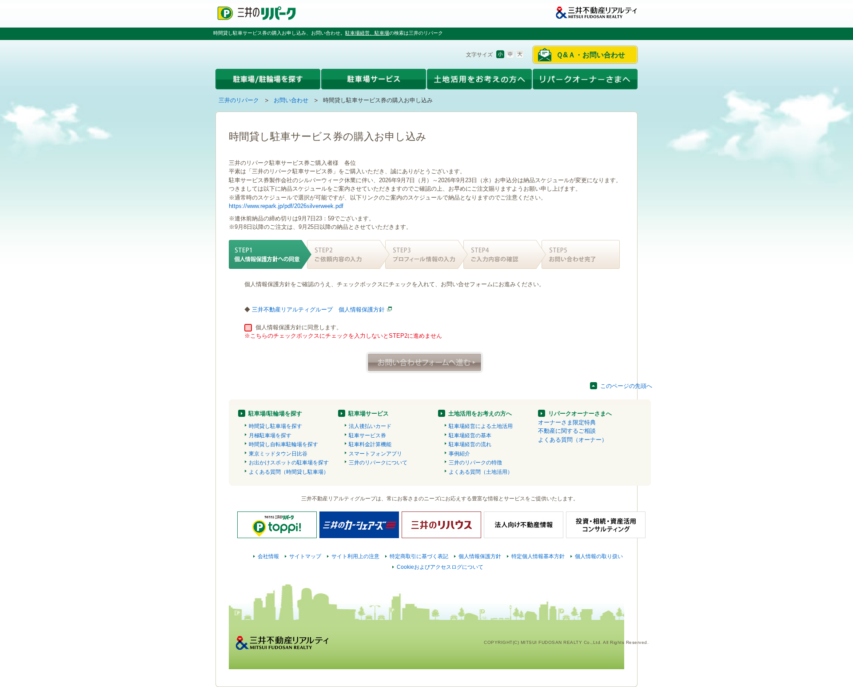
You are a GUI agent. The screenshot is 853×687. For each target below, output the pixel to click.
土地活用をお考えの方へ (480, 413)
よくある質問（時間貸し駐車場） (289, 472)
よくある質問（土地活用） (481, 472)
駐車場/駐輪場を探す (275, 413)
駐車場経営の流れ (470, 444)
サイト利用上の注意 (355, 556)
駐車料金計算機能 (370, 444)
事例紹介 (459, 454)
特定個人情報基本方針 (538, 556)
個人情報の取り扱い (599, 556)
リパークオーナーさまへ (580, 413)
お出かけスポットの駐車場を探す (289, 462)
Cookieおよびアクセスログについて (440, 567)
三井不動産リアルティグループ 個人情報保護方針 (318, 309)
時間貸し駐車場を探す (275, 426)
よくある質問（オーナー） (572, 439)
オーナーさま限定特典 (567, 422)
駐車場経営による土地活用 (481, 426)
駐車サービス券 (367, 435)
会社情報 (268, 556)
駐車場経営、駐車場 (367, 33)
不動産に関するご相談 (567, 430)
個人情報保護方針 (479, 556)
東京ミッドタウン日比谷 (278, 454)
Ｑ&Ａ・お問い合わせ (590, 55)
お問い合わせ (291, 100)
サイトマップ (305, 556)
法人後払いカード (370, 426)
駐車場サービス (368, 413)
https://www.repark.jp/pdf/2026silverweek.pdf (286, 206)
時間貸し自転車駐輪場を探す (283, 444)
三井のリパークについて (378, 462)
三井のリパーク (239, 100)
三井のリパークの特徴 (475, 462)
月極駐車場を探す (270, 435)
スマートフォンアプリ (375, 454)
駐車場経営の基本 (470, 435)
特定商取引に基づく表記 (419, 556)
